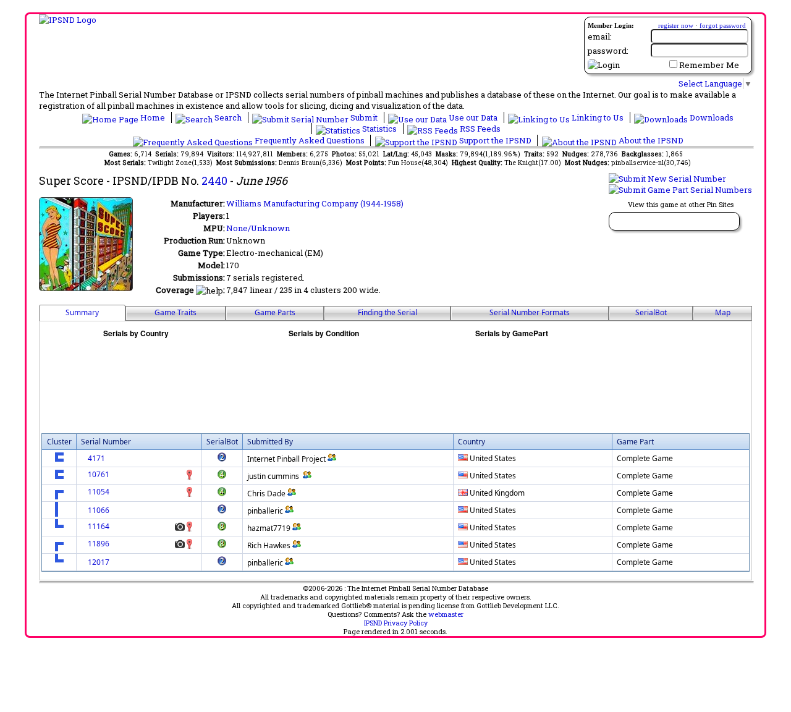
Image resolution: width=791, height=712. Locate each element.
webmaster (445, 614)
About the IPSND (650, 140)
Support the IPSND (495, 140)
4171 (96, 458)
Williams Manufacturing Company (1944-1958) (315, 203)
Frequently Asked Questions (309, 140)
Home (152, 117)
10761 (98, 474)
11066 (98, 510)
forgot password (723, 25)
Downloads (711, 117)
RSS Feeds (479, 128)
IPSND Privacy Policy (396, 623)
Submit (364, 117)
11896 (98, 543)
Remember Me (709, 64)
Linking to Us (597, 117)
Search (228, 117)
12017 (98, 562)
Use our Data (473, 117)
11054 (98, 491)
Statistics (379, 128)
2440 (214, 180)
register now (675, 25)
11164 (98, 526)
